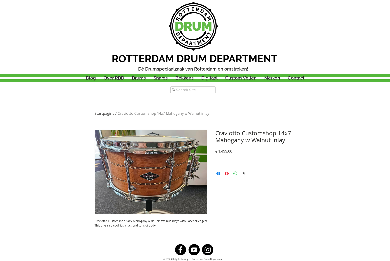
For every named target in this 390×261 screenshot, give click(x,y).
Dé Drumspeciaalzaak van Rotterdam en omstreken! (193, 69)
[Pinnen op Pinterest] (227, 173)
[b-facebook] (180, 249)
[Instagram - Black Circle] (207, 249)
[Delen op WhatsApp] (235, 173)
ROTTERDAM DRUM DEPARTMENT (194, 59)
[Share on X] (244, 173)
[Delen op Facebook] (218, 173)
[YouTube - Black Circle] (194, 249)
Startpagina (104, 113)
